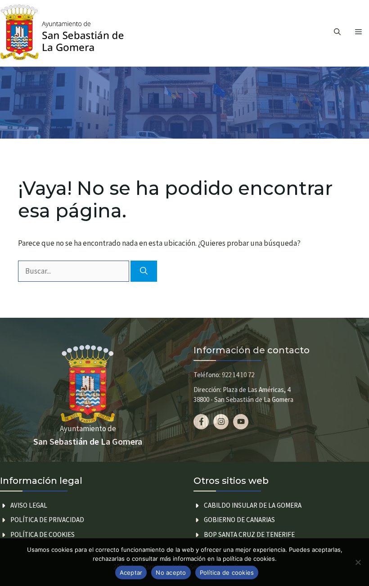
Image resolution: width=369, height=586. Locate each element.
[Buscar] (143, 271)
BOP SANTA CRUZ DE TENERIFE (249, 534)
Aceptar (131, 572)
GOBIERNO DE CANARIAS (239, 519)
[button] (337, 32)
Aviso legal (28, 505)
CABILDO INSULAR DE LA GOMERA (253, 505)
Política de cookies (42, 534)
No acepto (171, 572)
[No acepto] (357, 562)
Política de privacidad (47, 519)
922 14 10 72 (238, 374)
